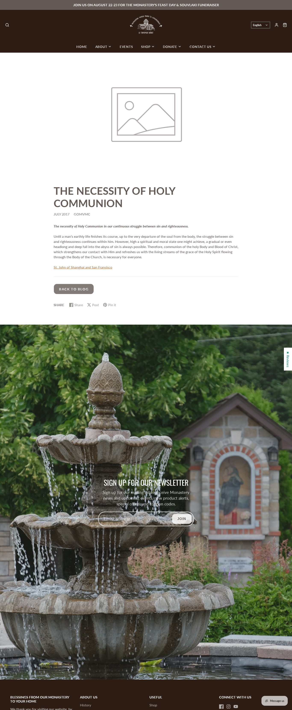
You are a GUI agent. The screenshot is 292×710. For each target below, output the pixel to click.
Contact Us (200, 47)
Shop (145, 47)
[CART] (285, 25)
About (101, 47)
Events (126, 47)
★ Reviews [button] (288, 359)
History (85, 705)
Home (81, 47)
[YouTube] (235, 706)
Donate (170, 47)
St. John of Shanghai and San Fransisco (83, 267)
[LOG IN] (276, 25)
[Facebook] (221, 706)
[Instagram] (228, 706)
